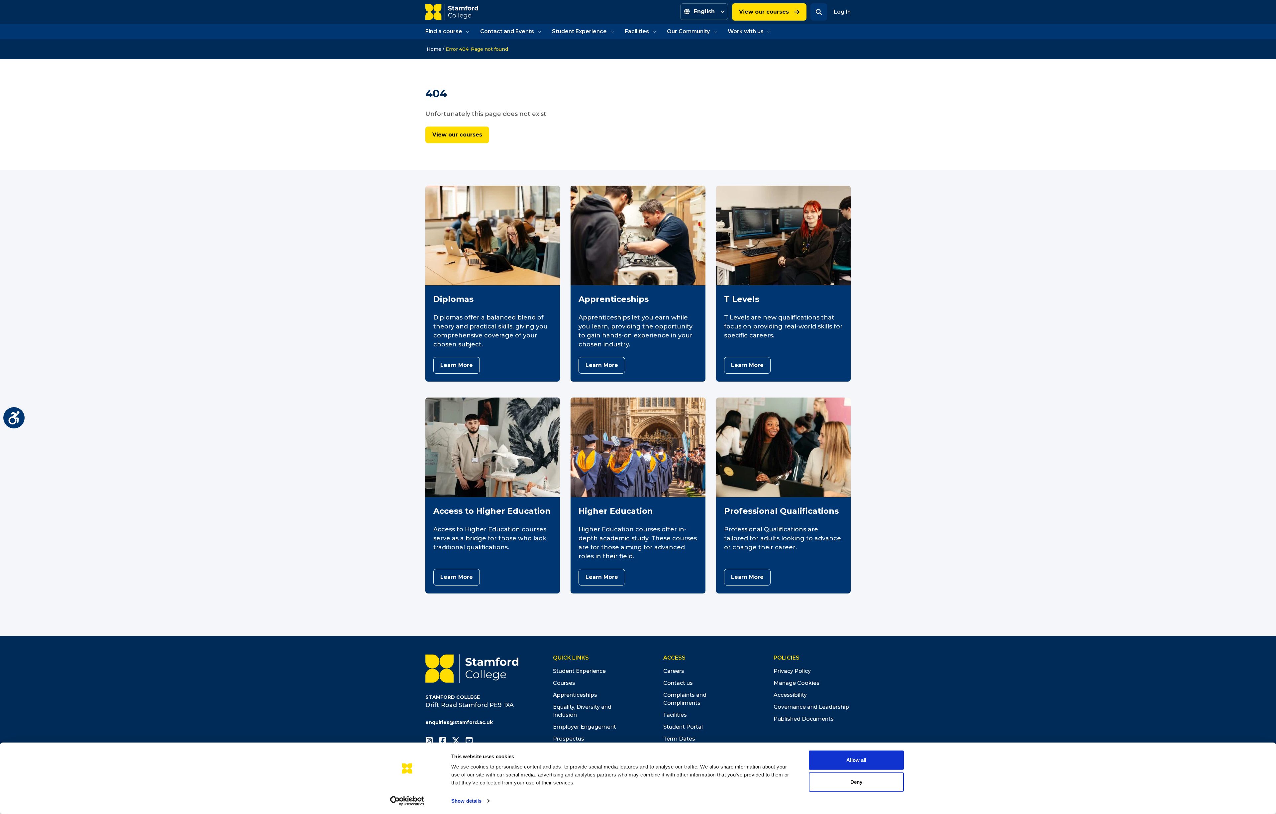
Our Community (688, 31)
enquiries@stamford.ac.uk (459, 722)
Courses (564, 683)
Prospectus (568, 739)
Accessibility (790, 695)
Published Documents (804, 719)
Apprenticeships (575, 695)
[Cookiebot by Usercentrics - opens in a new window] (407, 801)
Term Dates (679, 739)
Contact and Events (507, 31)
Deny (856, 781)
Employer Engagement (584, 727)
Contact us (678, 683)
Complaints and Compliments (684, 699)
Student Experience (579, 31)
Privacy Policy (792, 671)
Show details (466, 801)
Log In (842, 12)
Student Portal (683, 727)
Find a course (443, 31)
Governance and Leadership (811, 707)
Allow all (856, 760)
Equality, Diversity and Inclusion (582, 711)
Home (434, 49)
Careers (673, 671)
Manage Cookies (796, 683)
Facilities (637, 31)
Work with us (746, 31)
